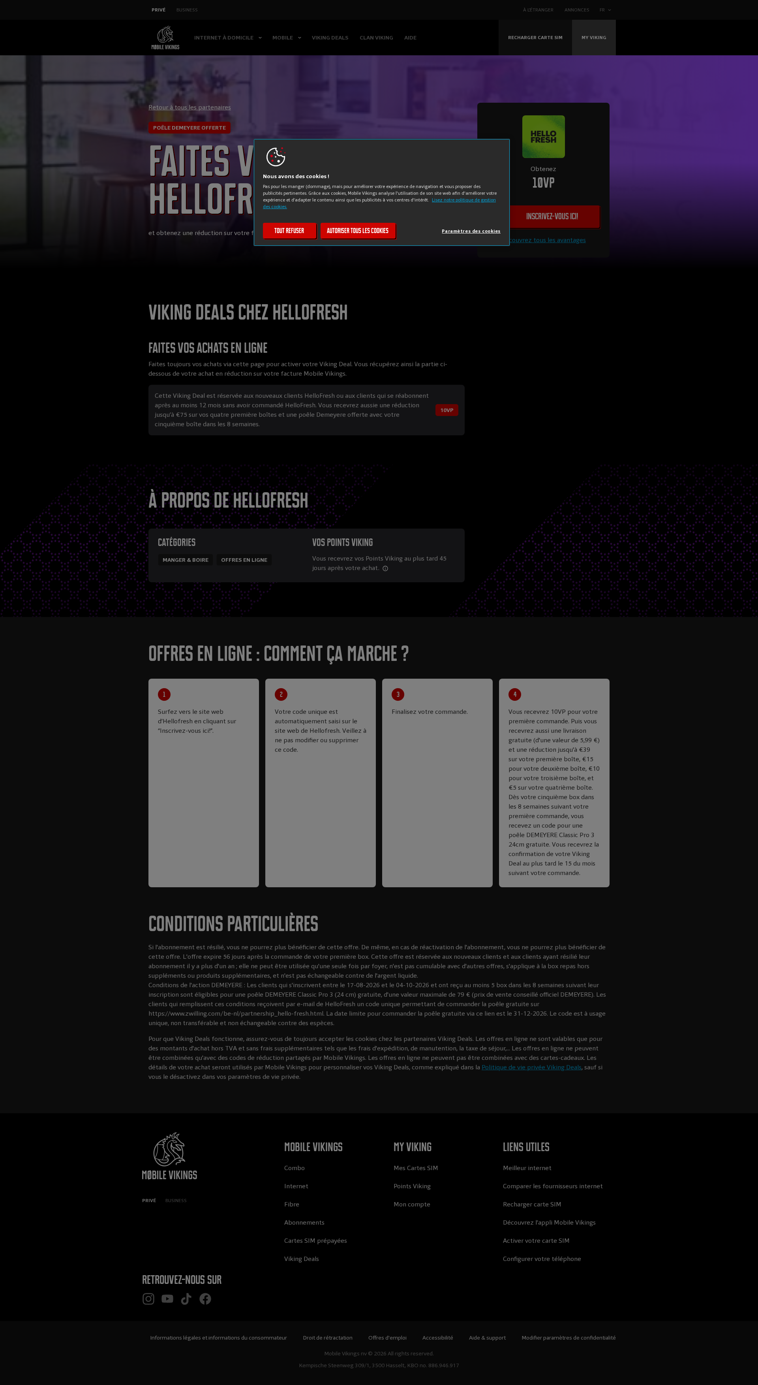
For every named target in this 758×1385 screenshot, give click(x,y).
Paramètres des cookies (471, 231)
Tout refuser (289, 231)
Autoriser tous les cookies (357, 231)
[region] (381, 193)
